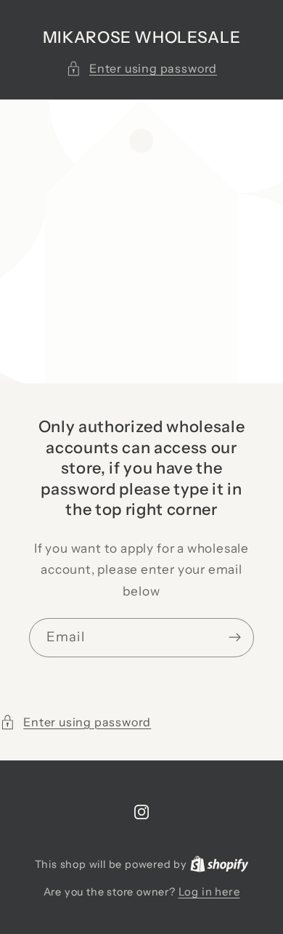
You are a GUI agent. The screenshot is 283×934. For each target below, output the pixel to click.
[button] (141, 68)
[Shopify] (219, 864)
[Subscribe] (234, 637)
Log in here (209, 891)
